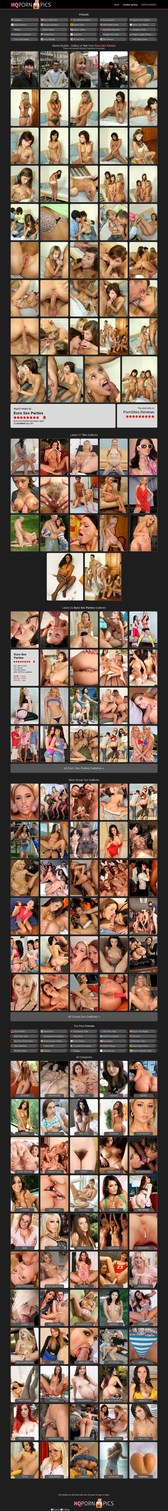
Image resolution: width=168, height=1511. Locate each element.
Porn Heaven (108, 20)
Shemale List (108, 1051)
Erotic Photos (79, 1041)
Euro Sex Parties (105, 45)
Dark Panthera (20, 1046)
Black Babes (49, 30)
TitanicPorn (78, 1036)
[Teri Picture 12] (54, 145)
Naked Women (20, 25)
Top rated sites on (138, 410)
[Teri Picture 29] (113, 260)
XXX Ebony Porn (140, 39)
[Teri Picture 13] (84, 145)
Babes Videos (79, 30)
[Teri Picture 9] (113, 107)
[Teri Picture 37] (54, 336)
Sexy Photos (19, 1031)
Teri (85, 45)
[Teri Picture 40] (143, 336)
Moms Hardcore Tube (142, 1051)
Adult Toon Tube (21, 1036)
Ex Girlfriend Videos (81, 20)
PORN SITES (130, 5)
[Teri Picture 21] (24, 222)
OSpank (47, 1051)
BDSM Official (109, 1046)
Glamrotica (48, 1031)
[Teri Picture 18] (84, 184)
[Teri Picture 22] (54, 222)
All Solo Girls (78, 39)
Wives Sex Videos (140, 25)
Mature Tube (78, 25)
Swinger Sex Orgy (111, 34)
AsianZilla (77, 34)
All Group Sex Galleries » (84, 1016)
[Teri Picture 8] (84, 107)
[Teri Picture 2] (54, 69)
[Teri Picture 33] (84, 298)
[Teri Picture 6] (24, 107)
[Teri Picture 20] (143, 184)
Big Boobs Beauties (111, 30)
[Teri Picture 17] (54, 184)
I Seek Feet (48, 1046)
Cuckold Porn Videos (82, 1046)
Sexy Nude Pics (50, 20)
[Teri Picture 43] (102, 379)
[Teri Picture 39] (113, 336)
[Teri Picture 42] (65, 379)
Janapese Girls (139, 30)
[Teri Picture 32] (54, 298)
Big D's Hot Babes (140, 1031)
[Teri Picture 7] (54, 107)
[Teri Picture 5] (143, 69)
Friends (84, 14)
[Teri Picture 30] (143, 260)
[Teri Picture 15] (143, 145)
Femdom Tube (139, 1041)
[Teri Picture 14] (113, 145)
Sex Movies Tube (80, 1031)
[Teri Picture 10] (143, 107)
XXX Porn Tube (109, 1031)
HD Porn (136, 1036)
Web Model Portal (110, 25)
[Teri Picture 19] (113, 184)
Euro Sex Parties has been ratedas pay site (29, 416)
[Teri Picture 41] (28, 379)
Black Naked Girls (140, 1046)
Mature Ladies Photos (142, 34)
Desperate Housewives (54, 1036)
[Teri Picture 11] (24, 145)
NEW (116, 5)
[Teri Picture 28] (84, 260)
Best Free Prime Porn (23, 1041)
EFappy (76, 1051)
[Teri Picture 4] (113, 69)
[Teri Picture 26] (24, 260)
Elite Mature (108, 39)
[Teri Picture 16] (24, 184)
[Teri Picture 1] (24, 69)
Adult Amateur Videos (53, 1041)
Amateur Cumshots (22, 34)
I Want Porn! (49, 34)
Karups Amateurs (51, 25)
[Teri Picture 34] (113, 298)
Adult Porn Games (111, 1036)
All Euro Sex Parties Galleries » (84, 768)
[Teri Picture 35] (143, 298)
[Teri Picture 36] (24, 336)
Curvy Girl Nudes (21, 39)
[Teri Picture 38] (84, 336)
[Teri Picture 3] (84, 69)
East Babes (108, 1041)
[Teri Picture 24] (113, 222)
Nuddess (18, 20)
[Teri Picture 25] (143, 222)
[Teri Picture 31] (24, 298)
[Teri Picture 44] (140, 379)
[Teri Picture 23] (84, 222)
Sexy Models (49, 39)
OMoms (17, 30)
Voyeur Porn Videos (141, 20)
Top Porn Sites (20, 1051)
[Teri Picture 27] (54, 260)
